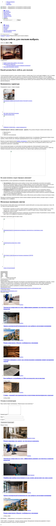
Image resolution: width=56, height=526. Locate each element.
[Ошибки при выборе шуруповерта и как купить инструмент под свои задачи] (15, 475)
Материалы (6, 13)
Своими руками (7, 16)
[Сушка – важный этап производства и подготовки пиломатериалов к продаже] (11, 392)
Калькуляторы (7, 12)
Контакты (8, 4)
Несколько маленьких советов (11, 66)
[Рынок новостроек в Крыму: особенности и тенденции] (11, 340)
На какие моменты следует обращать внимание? (18, 65)
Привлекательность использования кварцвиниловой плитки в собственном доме (21, 288)
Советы (5, 17)
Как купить (6, 26)
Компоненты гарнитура (9, 64)
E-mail (3, 419)
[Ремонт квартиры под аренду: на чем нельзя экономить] (15, 438)
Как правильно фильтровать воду (9, 290)
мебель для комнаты (22, 141)
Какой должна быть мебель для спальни (13, 63)
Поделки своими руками (10, 30)
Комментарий (4, 414)
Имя (2, 417)
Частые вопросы (10, 1)
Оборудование (7, 14)
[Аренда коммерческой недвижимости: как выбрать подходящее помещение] (11, 323)
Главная (7, 10)
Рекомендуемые (31, 438)
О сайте (8, 3)
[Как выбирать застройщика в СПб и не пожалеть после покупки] (11, 375)
